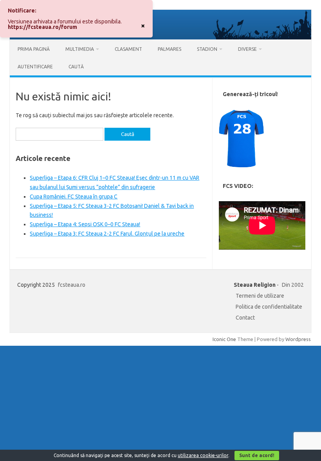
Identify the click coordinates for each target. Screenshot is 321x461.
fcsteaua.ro (71, 285)
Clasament (128, 49)
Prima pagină (34, 49)
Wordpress (298, 339)
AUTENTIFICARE (35, 66)
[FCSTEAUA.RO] (160, 37)
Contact (245, 317)
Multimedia (79, 49)
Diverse (247, 49)
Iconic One (224, 339)
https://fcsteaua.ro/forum (42, 27)
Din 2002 (293, 285)
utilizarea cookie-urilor (203, 455)
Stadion (207, 49)
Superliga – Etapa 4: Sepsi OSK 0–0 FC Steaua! (85, 224)
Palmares (169, 49)
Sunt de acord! (256, 455)
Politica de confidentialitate (269, 307)
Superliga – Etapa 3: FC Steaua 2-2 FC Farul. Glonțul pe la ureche (107, 233)
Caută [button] (76, 66)
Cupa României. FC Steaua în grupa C (73, 196)
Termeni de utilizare (260, 296)
